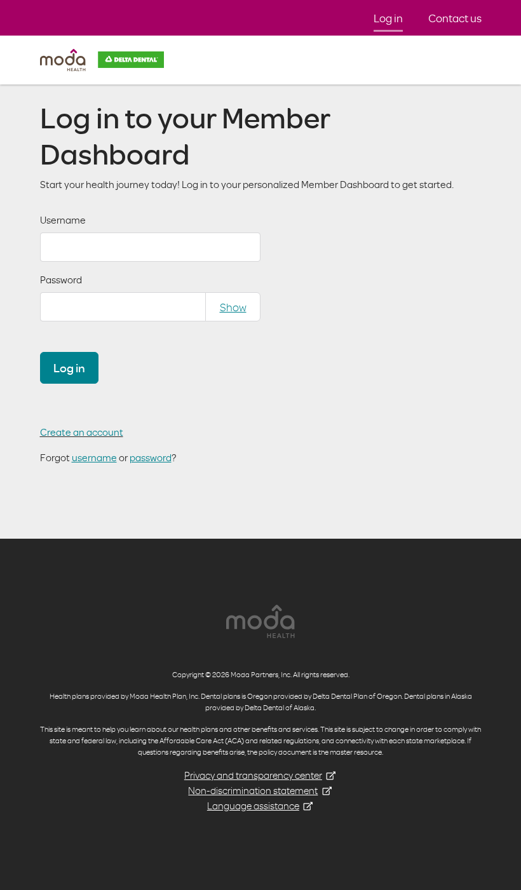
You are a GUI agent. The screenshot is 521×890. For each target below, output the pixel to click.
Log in (388, 18)
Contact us (455, 18)
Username (63, 219)
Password (61, 279)
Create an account (81, 432)
